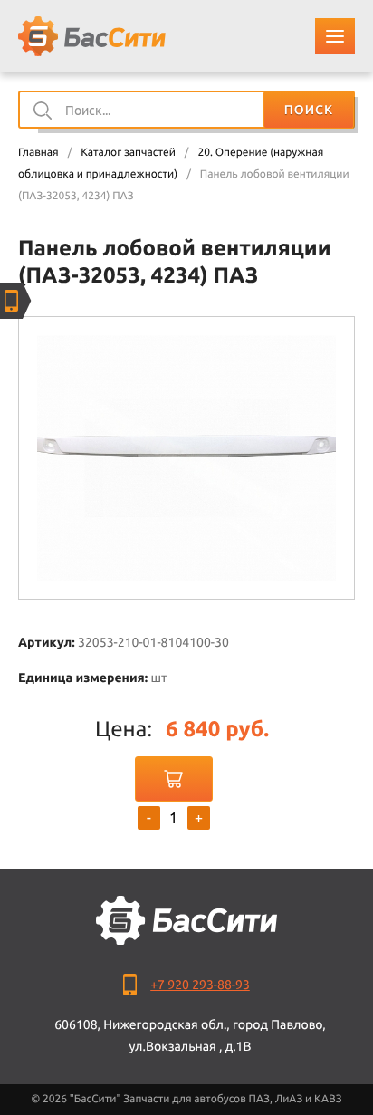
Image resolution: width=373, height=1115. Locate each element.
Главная (38, 153)
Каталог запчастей (128, 153)
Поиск (308, 109)
